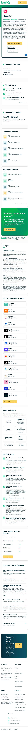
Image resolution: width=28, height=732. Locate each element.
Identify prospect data (6, 668)
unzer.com (16, 573)
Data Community (19, 681)
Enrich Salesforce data (6, 677)
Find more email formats (19, 617)
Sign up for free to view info (14, 43)
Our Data (17, 684)
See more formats (8, 556)
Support (16, 676)
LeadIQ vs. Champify (20, 710)
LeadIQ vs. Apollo (19, 697)
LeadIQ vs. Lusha (19, 699)
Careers (16, 678)
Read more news (22, 102)
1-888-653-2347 (14, 718)
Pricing (16, 668)
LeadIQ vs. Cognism (19, 702)
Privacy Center (18, 686)
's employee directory (18, 594)
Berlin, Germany (14, 19)
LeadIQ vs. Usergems (20, 707)
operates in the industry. (13, 600)
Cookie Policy (4, 697)
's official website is (14, 572)
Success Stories (5, 680)
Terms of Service (5, 699)
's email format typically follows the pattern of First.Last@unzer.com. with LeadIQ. (14, 616)
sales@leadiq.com (14, 723)
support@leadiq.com (15, 720)
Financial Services (16, 601)
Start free (22, 2)
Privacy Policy (4, 694)
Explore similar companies (10, 401)
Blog (16, 670)
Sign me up (9, 229)
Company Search (19, 673)
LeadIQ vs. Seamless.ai (20, 704)
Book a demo (18, 645)
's (14, 580)
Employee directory (12, 51)
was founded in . (9, 624)
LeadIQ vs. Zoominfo (20, 694)
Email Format (11, 47)
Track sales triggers (6, 670)
